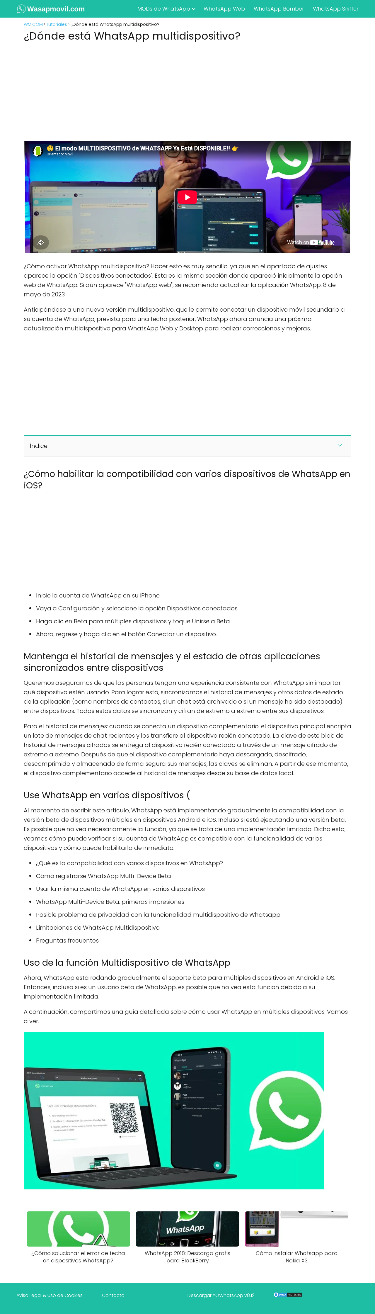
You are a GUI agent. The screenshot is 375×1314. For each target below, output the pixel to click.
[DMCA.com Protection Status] (287, 1296)
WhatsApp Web (224, 8)
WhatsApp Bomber (279, 8)
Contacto (113, 1295)
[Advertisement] (187, 90)
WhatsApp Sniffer (336, 8)
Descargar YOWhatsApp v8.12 (221, 1295)
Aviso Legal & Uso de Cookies (49, 1295)
